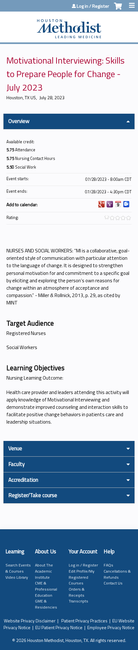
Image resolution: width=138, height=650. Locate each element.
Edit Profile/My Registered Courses (81, 577)
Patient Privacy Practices (84, 620)
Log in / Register (93, 6)
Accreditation (23, 480)
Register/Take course (32, 495)
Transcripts (78, 601)
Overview (19, 121)
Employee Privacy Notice (110, 627)
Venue (15, 448)
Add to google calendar (101, 204)
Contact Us (113, 583)
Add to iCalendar (118, 204)
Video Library (16, 577)
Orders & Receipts (76, 592)
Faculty (16, 464)
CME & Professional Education (46, 589)
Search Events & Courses (18, 568)
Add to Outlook (126, 204)
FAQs (108, 565)
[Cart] (118, 9)
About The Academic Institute (44, 571)
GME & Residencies (46, 604)
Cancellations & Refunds (117, 574)
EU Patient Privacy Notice (58, 627)
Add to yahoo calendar (110, 204)
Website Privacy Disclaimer (30, 620)
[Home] (69, 25)
